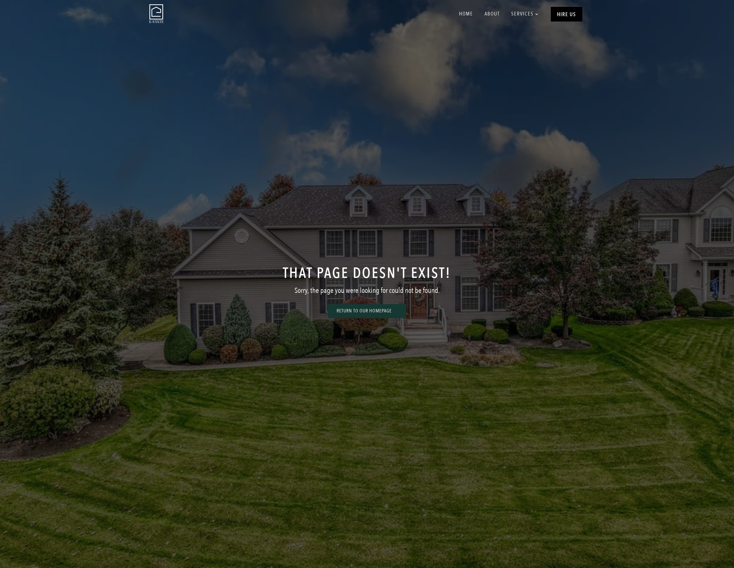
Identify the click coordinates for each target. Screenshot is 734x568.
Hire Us (566, 14)
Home (466, 13)
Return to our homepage (364, 311)
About (492, 13)
